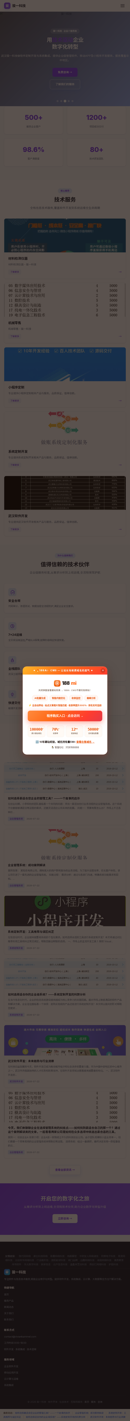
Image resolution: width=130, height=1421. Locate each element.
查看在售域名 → (85, 741)
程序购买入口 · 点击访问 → (65, 715)
